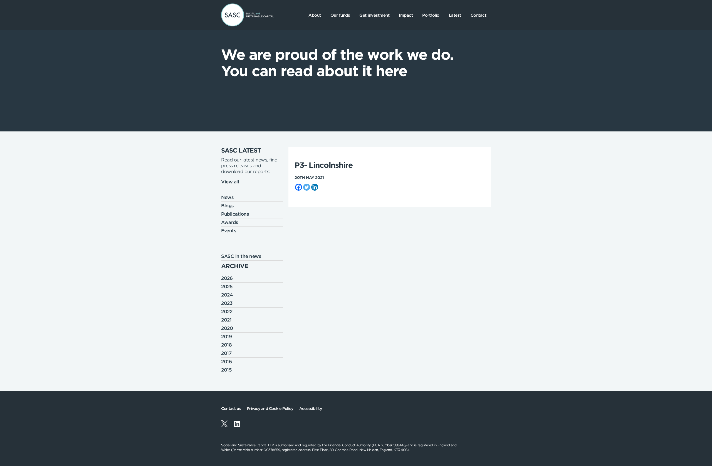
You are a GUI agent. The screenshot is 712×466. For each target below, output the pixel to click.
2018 (226, 345)
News (227, 197)
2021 (226, 320)
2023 (227, 303)
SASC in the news (241, 256)
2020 (227, 328)
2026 (227, 278)
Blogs (227, 206)
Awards (229, 222)
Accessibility (310, 408)
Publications (235, 214)
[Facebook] (298, 187)
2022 (226, 311)
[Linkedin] (314, 187)
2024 (227, 295)
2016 (226, 361)
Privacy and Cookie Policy (270, 408)
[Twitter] (306, 187)
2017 (226, 353)
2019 (226, 336)
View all (230, 182)
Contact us (231, 408)
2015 (226, 370)
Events (228, 231)
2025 (227, 286)
